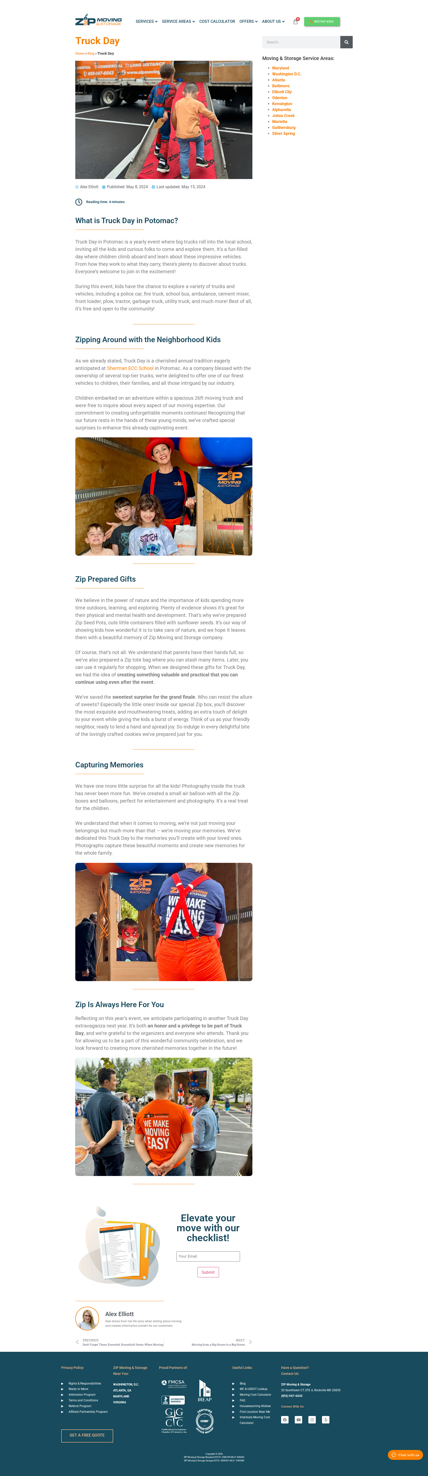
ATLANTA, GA (122, 1390)
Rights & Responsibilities (85, 1383)
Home (79, 53)
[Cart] (295, 21)
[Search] (346, 42)
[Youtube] (298, 1419)
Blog (90, 53)
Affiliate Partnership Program (88, 1412)
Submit (208, 1272)
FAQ (242, 1400)
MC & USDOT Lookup (254, 1389)
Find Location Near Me (255, 1412)
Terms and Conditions (83, 1400)
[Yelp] (325, 1419)
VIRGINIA (119, 1402)
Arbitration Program (82, 1394)
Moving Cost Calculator (255, 1394)
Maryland (280, 68)
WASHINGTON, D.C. (126, 1384)
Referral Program (80, 1406)
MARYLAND (121, 1396)
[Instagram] (312, 1419)
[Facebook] (285, 1419)
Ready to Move (78, 1389)
